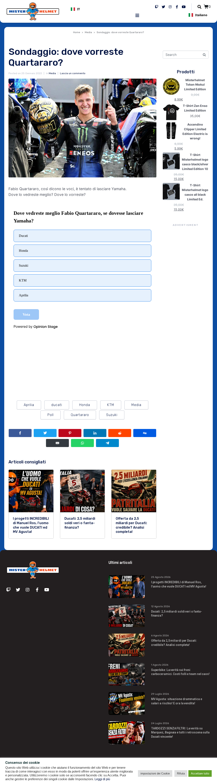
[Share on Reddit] (119, 433)
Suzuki (111, 415)
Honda (84, 405)
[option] (103, 9)
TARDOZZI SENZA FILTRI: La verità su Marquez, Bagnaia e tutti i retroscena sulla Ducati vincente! (180, 732)
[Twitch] (156, 6)
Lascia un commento (72, 73)
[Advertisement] (186, 305)
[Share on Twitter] (45, 433)
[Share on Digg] (144, 433)
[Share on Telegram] (107, 443)
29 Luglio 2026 (160, 693)
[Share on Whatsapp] (82, 443)
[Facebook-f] (177, 6)
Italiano (201, 15)
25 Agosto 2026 (160, 577)
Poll (50, 415)
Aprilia (29, 405)
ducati (56, 405)
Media (52, 73)
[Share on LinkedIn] (94, 433)
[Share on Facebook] (20, 433)
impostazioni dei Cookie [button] (155, 773)
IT (78, 9)
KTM (110, 405)
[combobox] (103, 9)
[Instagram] (170, 6)
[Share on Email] (57, 443)
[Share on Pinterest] (69, 433)
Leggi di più (102, 779)
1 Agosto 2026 (159, 664)
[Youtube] (183, 6)
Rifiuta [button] (181, 773)
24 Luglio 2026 (160, 723)
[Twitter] (163, 6)
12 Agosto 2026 (160, 606)
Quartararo (80, 415)
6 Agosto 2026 (160, 635)
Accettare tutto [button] (200, 773)
